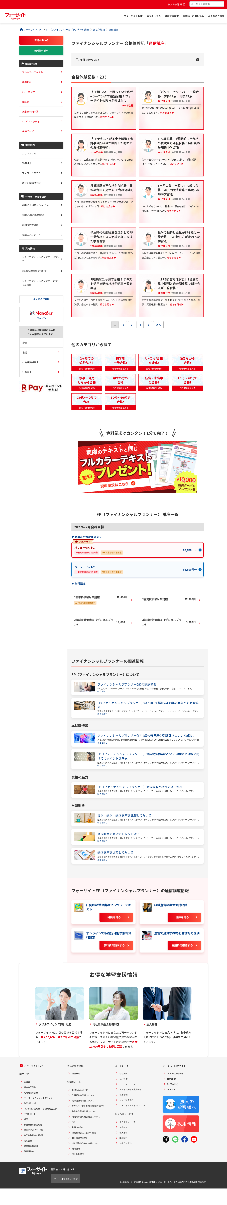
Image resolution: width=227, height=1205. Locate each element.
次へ (158, 324)
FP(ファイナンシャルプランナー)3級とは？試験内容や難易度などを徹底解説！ (147, 705)
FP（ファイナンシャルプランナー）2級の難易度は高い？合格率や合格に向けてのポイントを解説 (148, 756)
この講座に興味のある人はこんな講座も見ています (41, 332)
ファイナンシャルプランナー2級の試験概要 (126, 684)
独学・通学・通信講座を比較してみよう (124, 815)
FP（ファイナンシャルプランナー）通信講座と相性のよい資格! (140, 787)
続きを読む (102, 691)
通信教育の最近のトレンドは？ (118, 834)
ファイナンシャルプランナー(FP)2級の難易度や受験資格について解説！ (146, 735)
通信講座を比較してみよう (115, 852)
